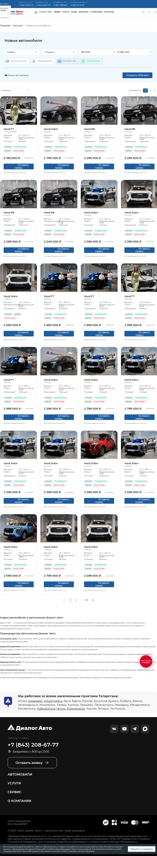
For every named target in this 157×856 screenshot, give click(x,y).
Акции (74, 12)
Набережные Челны (51, 708)
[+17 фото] (18, 361)
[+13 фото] (18, 110)
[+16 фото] (99, 445)
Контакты (109, 12)
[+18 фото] (18, 528)
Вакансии (84, 12)
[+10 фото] (99, 110)
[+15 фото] (18, 277)
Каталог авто (45, 12)
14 (150, 90)
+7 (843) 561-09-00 (77, 5)
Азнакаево (35, 701)
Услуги (65, 12)
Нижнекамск (76, 708)
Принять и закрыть (141, 849)
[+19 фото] (58, 110)
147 (86, 600)
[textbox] (21, 52)
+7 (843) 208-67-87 (26, 5)
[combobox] (22, 52)
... (81, 600)
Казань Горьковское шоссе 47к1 (15, 172)
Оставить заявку (18, 166)
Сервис (57, 12)
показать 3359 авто (137, 75)
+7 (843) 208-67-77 (43, 5)
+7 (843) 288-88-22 (60, 5)
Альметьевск (53, 701)
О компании (96, 12)
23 (145, 90)
